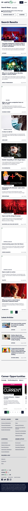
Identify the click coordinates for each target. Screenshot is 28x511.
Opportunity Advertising (6, 449)
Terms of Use (10, 477)
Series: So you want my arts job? (20, 428)
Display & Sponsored (5, 445)
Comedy (3, 380)
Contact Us (3, 461)
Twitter (5, 479)
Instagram (10, 479)
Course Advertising (5, 451)
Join (21, 2)
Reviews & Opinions (19, 425)
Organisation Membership (6, 427)
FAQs (2, 463)
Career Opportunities (13, 376)
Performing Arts (13, 380)
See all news (14, 7)
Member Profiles (18, 435)
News (16, 423)
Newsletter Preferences (20, 447)
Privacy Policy (4, 477)
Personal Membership (6, 425)
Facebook (2, 479)
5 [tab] (17, 412)
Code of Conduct (17, 477)
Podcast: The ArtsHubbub (20, 431)
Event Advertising (5, 447)
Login (25, 2)
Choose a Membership (6, 423)
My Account (18, 442)
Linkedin (8, 479)
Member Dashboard (19, 449)
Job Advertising (4, 442)
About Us (3, 459)
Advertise (21, 14)
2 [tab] (10, 412)
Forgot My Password (19, 445)
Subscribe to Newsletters (20, 433)
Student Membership (5, 429)
